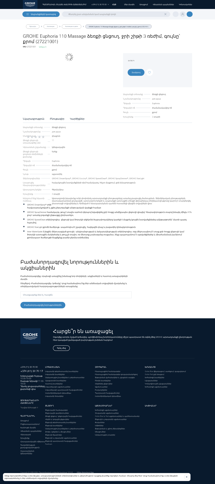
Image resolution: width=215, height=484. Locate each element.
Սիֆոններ (99, 425)
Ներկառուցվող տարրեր (105, 435)
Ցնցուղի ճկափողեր (53, 435)
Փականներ (100, 422)
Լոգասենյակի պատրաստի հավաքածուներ (63, 390)
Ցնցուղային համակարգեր (56, 410)
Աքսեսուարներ (101, 387)
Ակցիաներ (151, 406)
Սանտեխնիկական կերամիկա (58, 393)
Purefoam (48, 444)
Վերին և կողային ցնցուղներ (57, 419)
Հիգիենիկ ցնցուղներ (103, 384)
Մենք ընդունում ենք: (85, 472)
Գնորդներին (27, 416)
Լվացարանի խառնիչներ (55, 381)
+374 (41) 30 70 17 (31, 371)
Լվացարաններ (151, 381)
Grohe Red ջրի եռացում (154, 374)
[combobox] (116, 14)
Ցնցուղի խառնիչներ (53, 425)
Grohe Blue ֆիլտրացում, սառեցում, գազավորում (165, 371)
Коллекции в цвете (71, 26)
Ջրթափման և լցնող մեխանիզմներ (110, 429)
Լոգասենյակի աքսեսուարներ (57, 387)
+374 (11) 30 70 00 (29, 367)
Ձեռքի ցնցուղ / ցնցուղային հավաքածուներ (63, 416)
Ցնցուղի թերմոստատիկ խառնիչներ (60, 422)
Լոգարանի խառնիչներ (55, 374)
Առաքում (24, 421)
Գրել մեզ (61, 348)
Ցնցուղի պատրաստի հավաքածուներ (61, 441)
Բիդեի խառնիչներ (103, 381)
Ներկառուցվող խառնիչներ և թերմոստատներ (64, 377)
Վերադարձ (25, 435)
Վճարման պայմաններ (31, 431)
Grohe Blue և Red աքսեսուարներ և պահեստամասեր (117, 416)
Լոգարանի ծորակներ (54, 396)
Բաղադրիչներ (101, 390)
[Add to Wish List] (149, 70)
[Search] (64, 14)
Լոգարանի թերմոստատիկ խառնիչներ (61, 371)
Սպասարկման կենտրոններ (27, 452)
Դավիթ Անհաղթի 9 (29, 408)
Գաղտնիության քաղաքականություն (30, 446)
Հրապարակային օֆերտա (32, 442)
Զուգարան (100, 367)
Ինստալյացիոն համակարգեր (107, 371)
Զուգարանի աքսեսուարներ (107, 413)
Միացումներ (100, 432)
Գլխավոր (32, 26)
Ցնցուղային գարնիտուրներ (57, 413)
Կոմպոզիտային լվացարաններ (158, 384)
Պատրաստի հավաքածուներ (107, 393)
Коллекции (50, 26)
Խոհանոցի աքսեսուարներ (156, 387)
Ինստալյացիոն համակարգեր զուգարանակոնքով (116, 374)
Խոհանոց (150, 367)
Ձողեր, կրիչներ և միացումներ (58, 432)
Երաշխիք (24, 438)
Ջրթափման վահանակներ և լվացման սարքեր (115, 377)
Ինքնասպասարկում (29, 424)
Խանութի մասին (28, 428)
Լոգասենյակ (52, 367)
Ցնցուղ (49, 406)
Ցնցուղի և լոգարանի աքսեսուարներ (61, 438)
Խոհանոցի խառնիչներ (154, 377)
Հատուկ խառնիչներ (54, 384)
